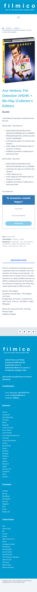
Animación (6, 415)
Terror (4, 474)
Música (4, 461)
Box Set (5, 501)
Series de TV (6, 469)
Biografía (5, 425)
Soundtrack (6, 499)
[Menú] (18, 17)
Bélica (4, 422)
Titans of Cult (6, 559)
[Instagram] (28, 331)
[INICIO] (3, 28)
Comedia (15, 239)
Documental (6, 446)
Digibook (5, 504)
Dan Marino (28, 242)
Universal (5, 562)
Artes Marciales (7, 417)
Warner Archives (8, 567)
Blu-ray (4, 494)
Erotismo (5, 451)
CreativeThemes (27, 580)
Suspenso (5, 471)
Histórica (5, 456)
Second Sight (7, 549)
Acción (4, 412)
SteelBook (6, 496)
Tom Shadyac (13, 246)
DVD (4, 506)
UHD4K (22, 239)
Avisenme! (18, 223)
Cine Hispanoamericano (10, 435)
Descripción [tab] (18, 260)
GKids (4, 541)
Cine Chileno (7, 430)
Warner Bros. (6, 565)
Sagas (4, 466)
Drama (4, 448)
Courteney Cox (17, 242)
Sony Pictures (7, 554)
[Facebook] (20, 331)
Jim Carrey (6, 244)
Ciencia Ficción (7, 428)
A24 (3, 526)
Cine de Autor (7, 433)
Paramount (6, 547)
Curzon (4, 534)
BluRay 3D (6, 512)
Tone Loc (22, 246)
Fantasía (5, 453)
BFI (3, 531)
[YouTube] (33, 331)
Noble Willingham (18, 244)
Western (5, 477)
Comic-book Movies (9, 440)
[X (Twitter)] (24, 331)
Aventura (5, 420)
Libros (4, 509)
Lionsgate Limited (8, 544)
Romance (5, 464)
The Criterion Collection (10, 557)
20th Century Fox (8, 539)
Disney (4, 536)
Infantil (4, 458)
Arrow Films (6, 528)
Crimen (4, 443)
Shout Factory (7, 552)
